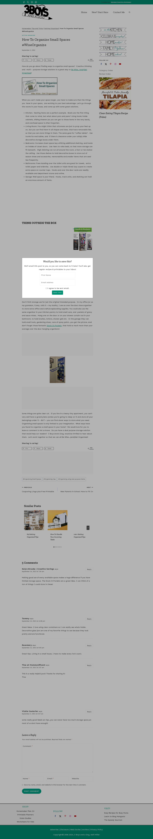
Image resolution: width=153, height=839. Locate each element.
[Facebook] (24, 2)
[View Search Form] (129, 12)
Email (50, 778)
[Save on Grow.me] (56, 60)
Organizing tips (50, 479)
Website (75, 778)
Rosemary (27, 645)
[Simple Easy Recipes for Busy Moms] (115, 30)
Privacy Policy (96, 829)
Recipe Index (105, 74)
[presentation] (34, 520)
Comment (28, 746)
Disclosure (64, 829)
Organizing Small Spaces (32, 479)
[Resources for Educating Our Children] (115, 55)
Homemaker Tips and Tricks (32, 28)
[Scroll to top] (148, 832)
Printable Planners (25, 815)
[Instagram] (32, 2)
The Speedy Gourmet (113, 820)
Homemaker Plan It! (25, 811)
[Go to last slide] (27, 528)
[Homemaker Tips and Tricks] (115, 42)
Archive (85, 829)
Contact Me (119, 12)
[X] (28, 2)
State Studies (25, 818)
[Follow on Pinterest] (111, 64)
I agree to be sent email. (58, 288)
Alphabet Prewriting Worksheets (121, 2)
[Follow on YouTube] (120, 64)
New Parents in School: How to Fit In (76, 490)
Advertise (54, 829)
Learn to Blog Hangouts (114, 816)
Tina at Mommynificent (33, 665)
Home (84, 12)
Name (26, 778)
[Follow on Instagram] (115, 64)
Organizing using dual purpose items (71, 479)
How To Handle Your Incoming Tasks (56, 537)
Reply (89, 569)
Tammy (25, 618)
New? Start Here (100, 12)
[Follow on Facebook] (101, 64)
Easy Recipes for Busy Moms (116, 813)
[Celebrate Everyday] (115, 36)
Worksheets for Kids (25, 822)
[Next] (88, 528)
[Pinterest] (36, 2)
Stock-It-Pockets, (54, 325)
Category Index (106, 70)
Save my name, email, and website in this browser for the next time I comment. (55, 785)
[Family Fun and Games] (115, 48)
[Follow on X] (106, 64)
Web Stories (75, 829)
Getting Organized (51, 28)
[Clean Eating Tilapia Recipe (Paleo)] (115, 93)
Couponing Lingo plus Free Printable (38, 490)
